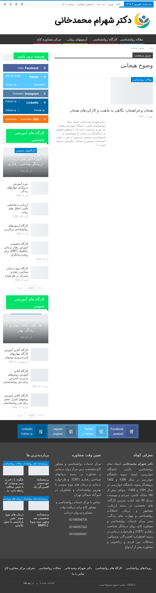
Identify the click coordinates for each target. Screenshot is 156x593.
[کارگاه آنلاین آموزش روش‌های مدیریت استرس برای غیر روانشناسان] (39, 375)
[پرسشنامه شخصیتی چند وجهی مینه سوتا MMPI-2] (38, 503)
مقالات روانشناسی (142, 79)
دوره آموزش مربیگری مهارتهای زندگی (17, 187)
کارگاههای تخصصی (25, 150)
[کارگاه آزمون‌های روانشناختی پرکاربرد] (39, 230)
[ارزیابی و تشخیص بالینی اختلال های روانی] (39, 209)
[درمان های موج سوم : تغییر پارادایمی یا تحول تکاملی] (13, 503)
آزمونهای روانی (77, 39)
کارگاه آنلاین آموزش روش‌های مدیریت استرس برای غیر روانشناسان (15, 376)
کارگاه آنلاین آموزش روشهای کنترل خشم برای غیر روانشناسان (15, 399)
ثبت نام (101, 4)
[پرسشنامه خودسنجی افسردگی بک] (38, 468)
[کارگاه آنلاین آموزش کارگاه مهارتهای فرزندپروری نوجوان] (39, 354)
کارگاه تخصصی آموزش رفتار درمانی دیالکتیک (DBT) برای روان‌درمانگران (16, 248)
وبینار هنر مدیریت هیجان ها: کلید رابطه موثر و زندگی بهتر (26, 324)
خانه (118, 4)
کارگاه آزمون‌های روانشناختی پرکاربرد (16, 227)
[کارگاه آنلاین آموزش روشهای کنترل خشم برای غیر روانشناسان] (39, 399)
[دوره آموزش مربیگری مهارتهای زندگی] (39, 188)
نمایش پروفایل (85, 4)
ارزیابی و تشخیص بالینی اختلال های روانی (17, 208)
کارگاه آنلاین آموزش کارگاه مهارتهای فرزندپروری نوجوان (16, 353)
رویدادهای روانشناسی (139, 568)
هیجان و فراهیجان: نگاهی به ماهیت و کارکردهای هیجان (111, 110)
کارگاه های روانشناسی (108, 568)
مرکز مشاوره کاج (49, 39)
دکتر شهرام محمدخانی (78, 568)
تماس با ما (68, 4)
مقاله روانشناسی (131, 39)
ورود (110, 4)
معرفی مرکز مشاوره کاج (19, 568)
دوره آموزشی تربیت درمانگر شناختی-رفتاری (25, 161)
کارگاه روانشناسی (105, 39)
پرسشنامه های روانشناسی (34, 463)
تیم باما (27, 582)
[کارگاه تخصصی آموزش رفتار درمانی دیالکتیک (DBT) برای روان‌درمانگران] (39, 248)
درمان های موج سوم (12, 498)
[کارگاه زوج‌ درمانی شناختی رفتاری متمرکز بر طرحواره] (39, 272)
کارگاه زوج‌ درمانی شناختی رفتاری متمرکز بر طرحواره (16, 271)
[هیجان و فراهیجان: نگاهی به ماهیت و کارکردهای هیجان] (131, 90)
